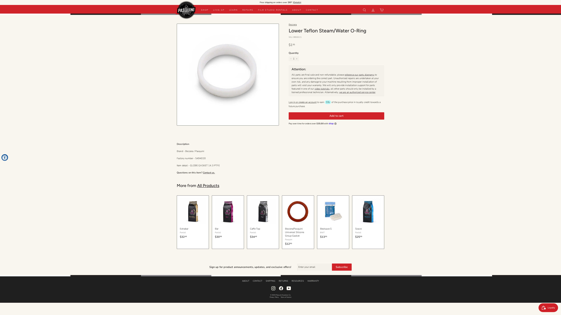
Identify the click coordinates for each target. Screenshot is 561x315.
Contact (312, 10)
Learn (233, 10)
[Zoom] (228, 75)
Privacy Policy (274, 297)
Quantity (294, 53)
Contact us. (209, 172)
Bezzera (293, 24)
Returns (283, 281)
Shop (204, 10)
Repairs (247, 10)
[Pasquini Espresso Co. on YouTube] (289, 288)
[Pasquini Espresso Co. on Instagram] (273, 288)
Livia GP (218, 10)
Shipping (270, 281)
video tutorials (322, 88)
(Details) (297, 2)
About (296, 10)
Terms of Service (286, 297)
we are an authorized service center (357, 92)
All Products (208, 185)
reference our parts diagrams (359, 74)
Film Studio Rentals (273, 10)
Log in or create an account (302, 102)
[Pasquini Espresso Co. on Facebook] (281, 288)
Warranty (313, 281)
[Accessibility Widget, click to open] (4, 157)
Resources (298, 281)
